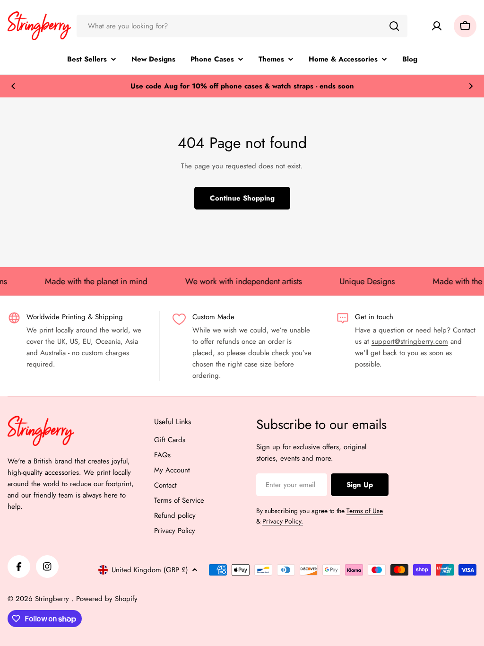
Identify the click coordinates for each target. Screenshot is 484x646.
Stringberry (53, 599)
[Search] (394, 26)
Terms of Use (364, 510)
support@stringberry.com (410, 341)
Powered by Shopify (107, 599)
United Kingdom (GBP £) (150, 570)
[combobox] (242, 26)
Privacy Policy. (282, 521)
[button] (13, 86)
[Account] (436, 26)
